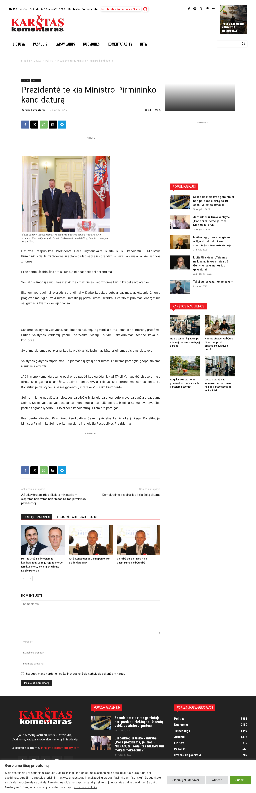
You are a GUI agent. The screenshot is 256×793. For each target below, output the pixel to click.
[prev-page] (23, 578)
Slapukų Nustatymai (185, 780)
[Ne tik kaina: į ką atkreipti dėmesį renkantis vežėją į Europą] (185, 325)
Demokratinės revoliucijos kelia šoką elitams (131, 495)
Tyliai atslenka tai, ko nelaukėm (213, 281)
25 (160, 109)
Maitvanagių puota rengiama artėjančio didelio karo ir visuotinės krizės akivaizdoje (212, 241)
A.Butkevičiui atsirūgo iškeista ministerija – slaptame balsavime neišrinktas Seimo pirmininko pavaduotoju (53, 499)
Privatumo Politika (85, 787)
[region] (128, 776)
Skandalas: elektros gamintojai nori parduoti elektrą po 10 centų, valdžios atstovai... (213, 200)
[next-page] (30, 578)
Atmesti (217, 780)
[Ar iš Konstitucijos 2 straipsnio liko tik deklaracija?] (91, 540)
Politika (49, 60)
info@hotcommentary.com (60, 748)
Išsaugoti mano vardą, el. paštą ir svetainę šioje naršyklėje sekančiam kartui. (75, 673)
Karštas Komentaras (33, 109)
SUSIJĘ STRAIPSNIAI (37, 517)
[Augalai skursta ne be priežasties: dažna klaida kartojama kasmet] (185, 366)
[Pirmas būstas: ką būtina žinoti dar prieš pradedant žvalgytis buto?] (220, 325)
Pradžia (25, 60)
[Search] (243, 44)
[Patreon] (207, 9)
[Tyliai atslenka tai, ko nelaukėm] (180, 287)
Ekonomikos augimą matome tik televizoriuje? (233, 27)
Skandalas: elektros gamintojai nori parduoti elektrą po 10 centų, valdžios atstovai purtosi (139, 722)
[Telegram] (62, 125)
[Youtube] (195, 9)
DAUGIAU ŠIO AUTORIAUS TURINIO (77, 517)
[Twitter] (201, 9)
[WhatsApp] (44, 125)
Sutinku (240, 780)
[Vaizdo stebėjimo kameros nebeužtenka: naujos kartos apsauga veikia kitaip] (220, 366)
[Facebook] (189, 9)
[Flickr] (213, 9)
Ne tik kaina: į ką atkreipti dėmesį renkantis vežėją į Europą (185, 342)
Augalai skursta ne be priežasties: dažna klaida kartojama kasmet (184, 383)
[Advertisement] (142, 24)
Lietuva (38, 60)
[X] (34, 125)
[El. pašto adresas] (53, 125)
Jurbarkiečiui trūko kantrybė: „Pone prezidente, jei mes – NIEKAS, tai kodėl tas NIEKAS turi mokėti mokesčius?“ (139, 744)
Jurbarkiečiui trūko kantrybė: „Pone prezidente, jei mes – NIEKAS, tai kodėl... (212, 221)
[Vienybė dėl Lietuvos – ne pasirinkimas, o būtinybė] (138, 540)
